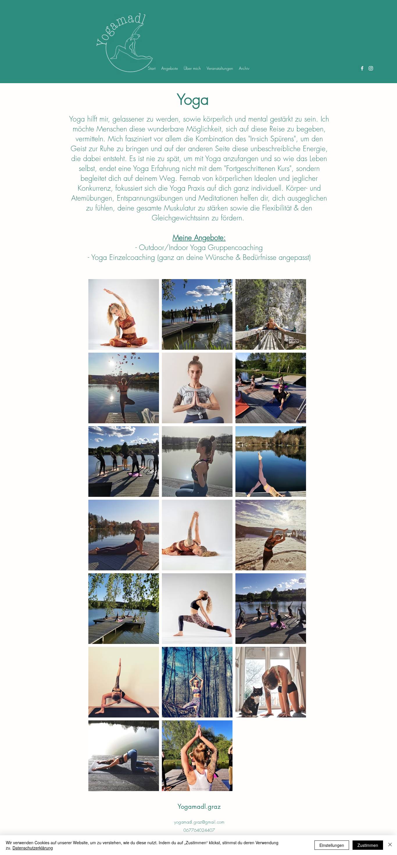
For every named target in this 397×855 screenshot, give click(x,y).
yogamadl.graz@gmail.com (199, 822)
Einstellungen (331, 845)
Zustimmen (367, 845)
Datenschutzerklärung (32, 848)
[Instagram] (371, 68)
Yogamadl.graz (199, 806)
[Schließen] (390, 845)
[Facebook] (362, 68)
